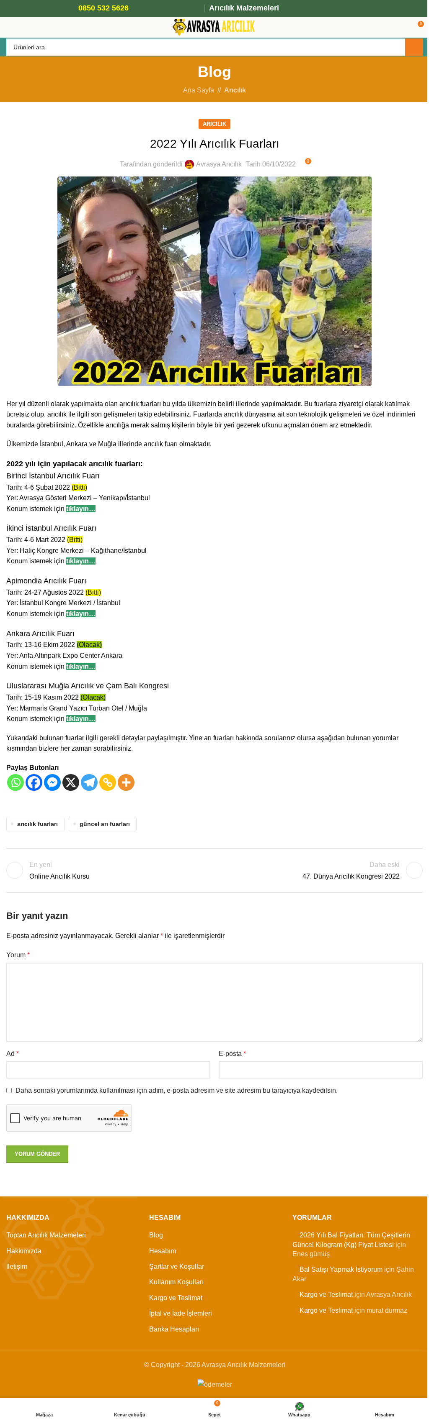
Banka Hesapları (174, 1329)
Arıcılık (235, 90)
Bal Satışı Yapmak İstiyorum (341, 1269)
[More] (126, 782)
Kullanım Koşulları (176, 1282)
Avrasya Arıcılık (219, 164)
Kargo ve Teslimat (175, 1297)
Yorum (18, 954)
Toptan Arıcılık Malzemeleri (46, 1235)
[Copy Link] (107, 782)
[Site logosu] (214, 26)
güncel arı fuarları (105, 823)
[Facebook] (34, 782)
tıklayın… (81, 508)
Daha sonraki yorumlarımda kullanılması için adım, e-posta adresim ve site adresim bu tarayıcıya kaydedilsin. (177, 1090)
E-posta (232, 1053)
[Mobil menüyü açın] (9, 27)
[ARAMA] (414, 47)
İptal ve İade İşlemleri (180, 1313)
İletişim (16, 1266)
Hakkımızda (23, 1251)
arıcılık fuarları (37, 823)
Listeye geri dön (214, 870)
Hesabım (162, 1251)
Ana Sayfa (198, 90)
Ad (12, 1053)
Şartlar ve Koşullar (176, 1266)
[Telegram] (89, 782)
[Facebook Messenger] (52, 782)
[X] (70, 782)
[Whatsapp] (15, 782)
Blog (156, 1235)
